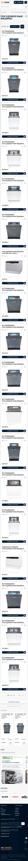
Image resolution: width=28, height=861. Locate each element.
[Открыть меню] (25, 2)
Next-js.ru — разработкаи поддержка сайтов (11, 859)
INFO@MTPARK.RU (5, 836)
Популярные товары (14, 702)
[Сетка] (25, 26)
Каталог (3, 12)
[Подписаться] (23, 823)
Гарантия (17, 815)
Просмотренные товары (14, 706)
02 (11, 695)
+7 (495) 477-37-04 (5, 833)
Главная (17, 808)
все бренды (4, 791)
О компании (3, 809)
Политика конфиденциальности (5, 814)
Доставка (17, 813)
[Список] (22, 26)
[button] (14, 7)
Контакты (3, 811)
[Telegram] (26, 838)
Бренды (17, 811)
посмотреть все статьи (8, 752)
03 (14, 695)
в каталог (4, 710)
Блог (2, 808)
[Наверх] (25, 849)
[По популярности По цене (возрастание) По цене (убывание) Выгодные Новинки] (15, 26)
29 (19, 695)
